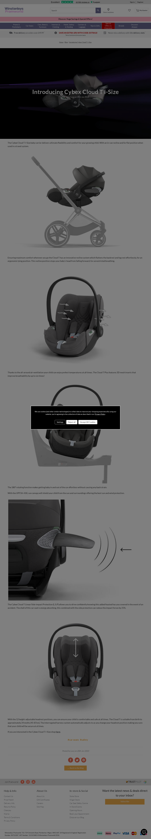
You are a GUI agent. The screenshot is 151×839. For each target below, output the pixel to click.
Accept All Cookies (87, 422)
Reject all (72, 422)
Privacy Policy (100, 414)
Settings (60, 422)
